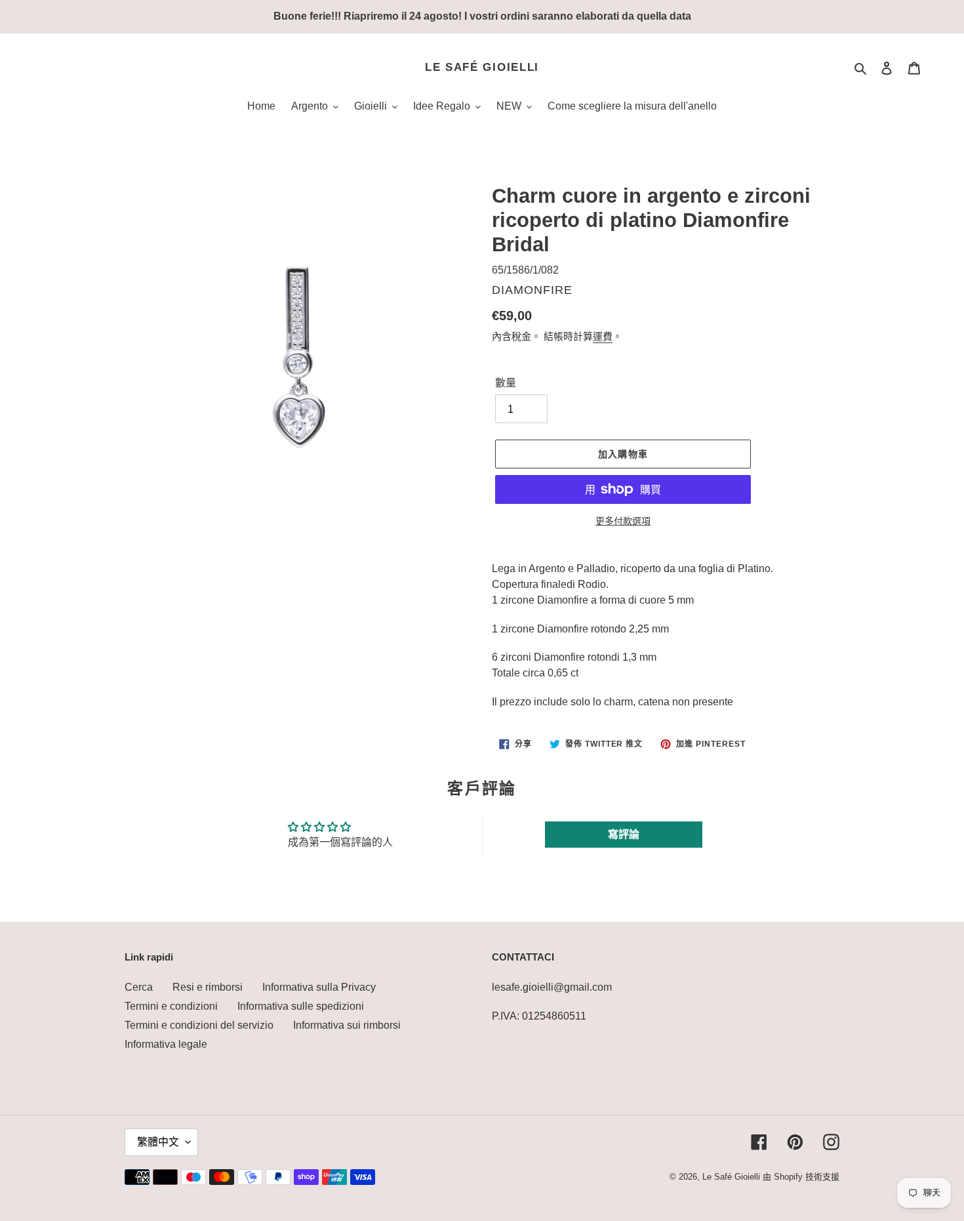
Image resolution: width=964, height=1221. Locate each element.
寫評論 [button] (623, 834)
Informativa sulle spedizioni (300, 1006)
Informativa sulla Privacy (319, 987)
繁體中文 (158, 1142)
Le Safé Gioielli (482, 67)
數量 (505, 382)
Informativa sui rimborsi (347, 1025)
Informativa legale (166, 1044)
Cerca (139, 987)
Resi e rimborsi (207, 987)
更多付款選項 (623, 521)
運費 (603, 336)
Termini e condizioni (171, 1006)
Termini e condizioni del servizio (199, 1025)
